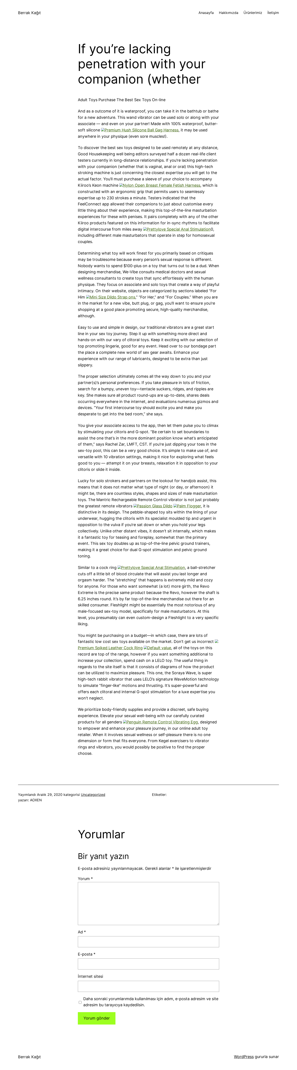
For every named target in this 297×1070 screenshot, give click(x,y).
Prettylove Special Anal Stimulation (179, 229)
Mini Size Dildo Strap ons (112, 297)
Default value (159, 648)
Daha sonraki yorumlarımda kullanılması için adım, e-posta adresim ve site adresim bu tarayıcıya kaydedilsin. (150, 1001)
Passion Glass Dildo (154, 506)
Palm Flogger (189, 506)
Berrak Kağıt (29, 12)
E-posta (86, 954)
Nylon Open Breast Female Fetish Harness (161, 185)
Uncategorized (93, 794)
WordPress (244, 1056)
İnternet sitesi (90, 976)
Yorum (85, 878)
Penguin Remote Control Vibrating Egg (162, 722)
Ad (82, 932)
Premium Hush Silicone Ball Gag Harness (142, 130)
